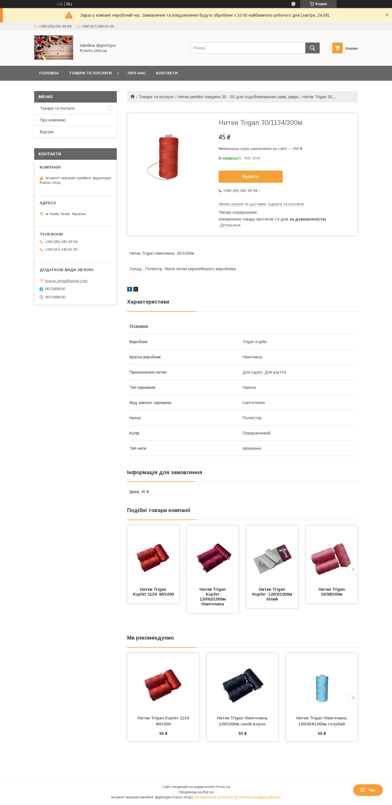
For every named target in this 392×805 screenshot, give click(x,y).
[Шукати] (312, 48)
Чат (372, 790)
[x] (135, 290)
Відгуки (47, 132)
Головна (49, 73)
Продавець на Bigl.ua (196, 792)
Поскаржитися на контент (213, 797)
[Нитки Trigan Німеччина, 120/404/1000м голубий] (322, 682)
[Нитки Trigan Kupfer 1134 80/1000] (153, 554)
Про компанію (53, 120)
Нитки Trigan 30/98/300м (332, 591)
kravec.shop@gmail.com (66, 281)
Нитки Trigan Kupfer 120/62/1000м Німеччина (213, 596)
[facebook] (129, 290)
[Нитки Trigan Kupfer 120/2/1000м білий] (272, 554)
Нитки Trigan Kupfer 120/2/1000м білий (273, 594)
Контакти (167, 73)
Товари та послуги (90, 73)
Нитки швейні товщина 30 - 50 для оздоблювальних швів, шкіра (238, 96)
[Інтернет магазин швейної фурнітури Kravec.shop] (53, 58)
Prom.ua (223, 787)
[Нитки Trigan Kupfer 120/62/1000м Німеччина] (213, 554)
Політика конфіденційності (259, 797)
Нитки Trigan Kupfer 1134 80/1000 (153, 591)
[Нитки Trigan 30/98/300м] (332, 554)
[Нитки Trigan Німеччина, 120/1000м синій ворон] (242, 682)
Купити (250, 176)
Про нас (137, 73)
